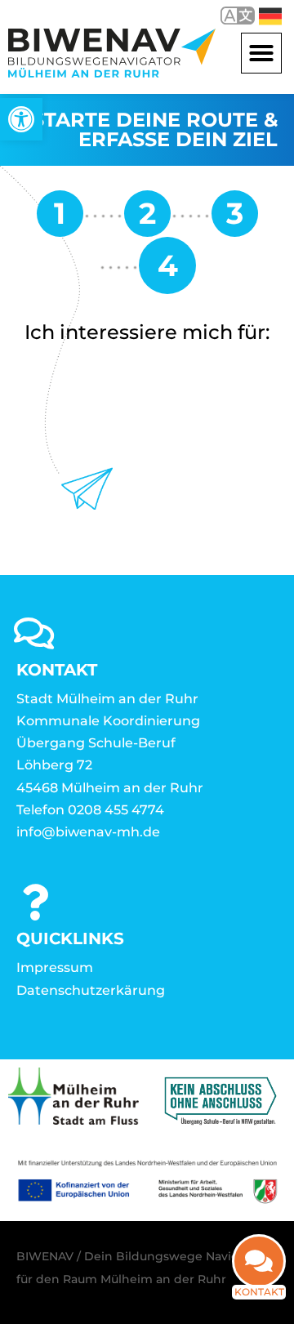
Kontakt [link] (259, 1292)
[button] (261, 53)
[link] (21, 119)
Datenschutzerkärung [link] (90, 990)
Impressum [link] (54, 967)
